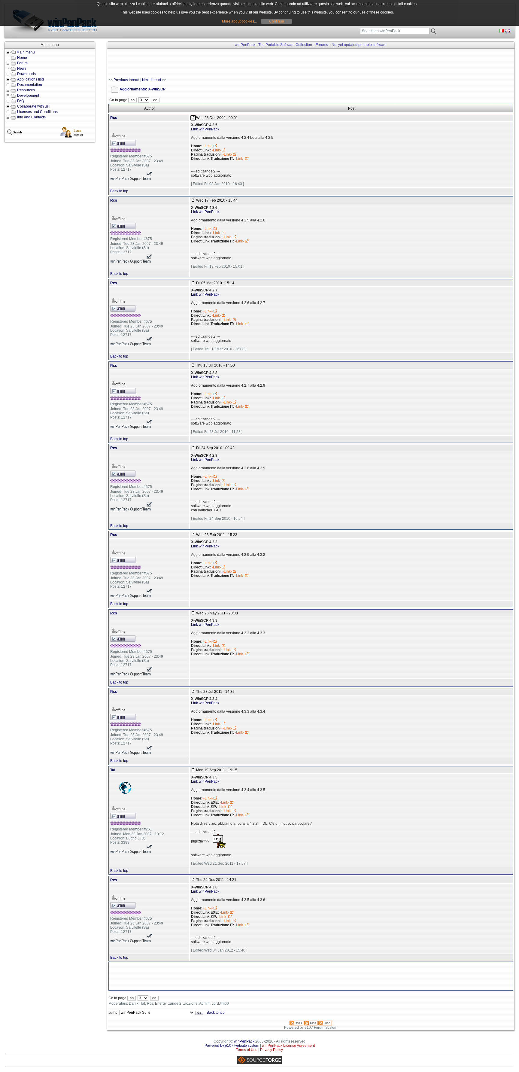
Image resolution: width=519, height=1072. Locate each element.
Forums (322, 45)
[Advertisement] (217, 63)
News (21, 68)
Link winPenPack (205, 129)
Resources (26, 90)
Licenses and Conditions (37, 112)
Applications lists (30, 79)
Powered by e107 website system (232, 1045)
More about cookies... (239, 21)
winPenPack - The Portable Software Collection (273, 45)
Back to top (119, 191)
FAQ (20, 101)
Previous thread (126, 80)
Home (22, 58)
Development (28, 95)
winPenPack (244, 1041)
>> (155, 100)
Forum (22, 63)
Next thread (151, 80)
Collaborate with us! (33, 106)
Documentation (29, 85)
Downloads (26, 74)
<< (132, 100)
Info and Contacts (31, 117)
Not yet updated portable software (359, 45)
